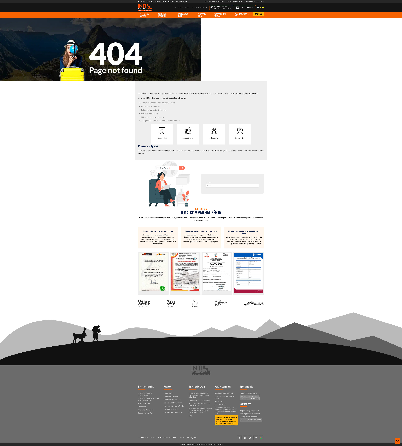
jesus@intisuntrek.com (249, 417)
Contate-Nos (240, 138)
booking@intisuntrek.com (250, 414)
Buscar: (209, 182)
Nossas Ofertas (188, 138)
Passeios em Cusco (202, 15)
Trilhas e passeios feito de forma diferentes (148, 399)
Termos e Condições (187, 437)
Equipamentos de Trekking (255, 1)
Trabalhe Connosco (146, 410)
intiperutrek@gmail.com (179, 1)
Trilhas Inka (214, 138)
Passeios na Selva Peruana (220, 15)
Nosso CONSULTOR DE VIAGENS (251, 420)
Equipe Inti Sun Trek (145, 413)
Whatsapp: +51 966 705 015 (250, 398)
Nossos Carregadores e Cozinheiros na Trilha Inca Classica (199, 395)
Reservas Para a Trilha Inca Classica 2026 (199, 404)
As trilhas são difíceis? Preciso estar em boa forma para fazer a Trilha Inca (200, 411)
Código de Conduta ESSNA (199, 400)
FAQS (187, 8)
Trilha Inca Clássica (171, 396)
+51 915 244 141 (145, 1)
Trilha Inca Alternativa (162, 15)
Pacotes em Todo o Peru (241, 15)
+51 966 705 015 (159, 1)
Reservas (258, 14)
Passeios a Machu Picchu (183, 15)
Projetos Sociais (144, 403)
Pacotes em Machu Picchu (174, 406)
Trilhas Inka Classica (144, 15)
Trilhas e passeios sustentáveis (145, 394)
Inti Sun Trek (219, 444)
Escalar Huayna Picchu (235, 1)
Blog (190, 416)
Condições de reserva (199, 8)
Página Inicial (162, 138)
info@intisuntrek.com (228, 150)
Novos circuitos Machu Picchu (215, 1)
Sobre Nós (179, 8)
